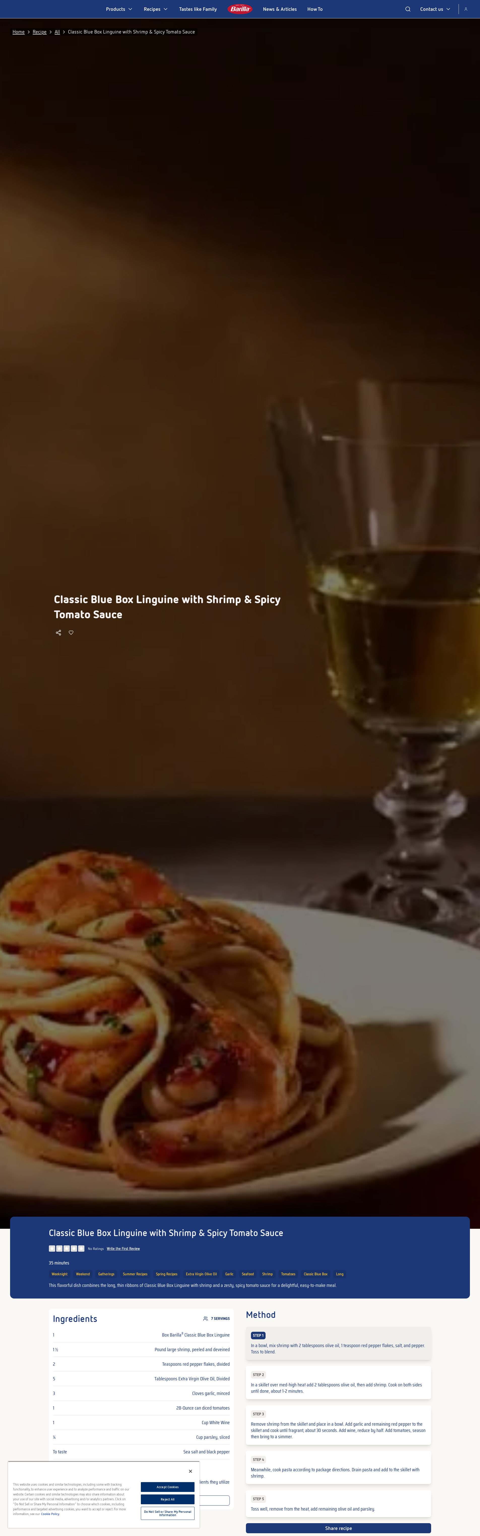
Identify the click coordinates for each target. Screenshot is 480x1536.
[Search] (408, 9)
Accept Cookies (168, 1487)
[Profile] (466, 9)
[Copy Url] (58, 632)
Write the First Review (123, 1249)
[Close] (190, 1471)
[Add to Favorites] (71, 632)
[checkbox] (338, 1343)
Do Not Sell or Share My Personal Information (167, 1513)
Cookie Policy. (50, 1514)
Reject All (167, 1499)
